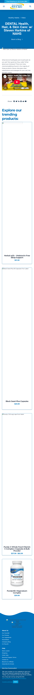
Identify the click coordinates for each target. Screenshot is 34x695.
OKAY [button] (15, 681)
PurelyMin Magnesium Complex (17, 592)
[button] (4, 6)
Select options (17, 396)
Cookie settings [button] (7, 682)
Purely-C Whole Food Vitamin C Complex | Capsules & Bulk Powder (17, 549)
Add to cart (16, 246)
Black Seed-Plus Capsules (17, 401)
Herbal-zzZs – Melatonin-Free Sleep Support (17, 256)
